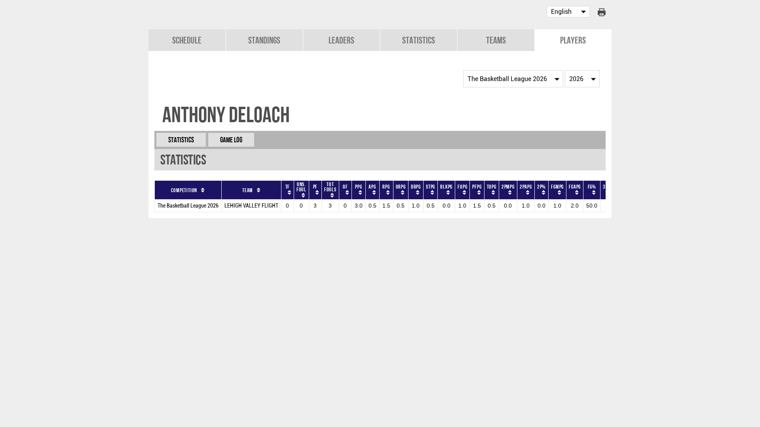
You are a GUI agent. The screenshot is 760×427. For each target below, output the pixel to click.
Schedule (186, 40)
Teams (496, 40)
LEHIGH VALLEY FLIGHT (251, 205)
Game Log (231, 140)
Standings (264, 40)
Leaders (341, 40)
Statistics (418, 40)
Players (573, 40)
